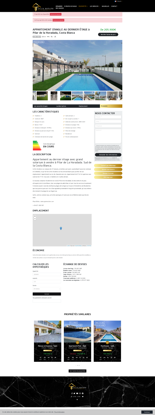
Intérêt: (35, 278)
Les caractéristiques (40, 106)
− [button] (34, 219)
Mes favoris (60, 8)
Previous (35, 65)
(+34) (74, 396)
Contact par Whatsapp (108, 165)
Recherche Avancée (56, 14)
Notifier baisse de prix (108, 34)
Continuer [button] (147, 412)
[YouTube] (77, 393)
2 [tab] (77, 365)
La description (61, 106)
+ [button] (34, 216)
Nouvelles (105, 6)
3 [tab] (79, 365)
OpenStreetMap (78, 245)
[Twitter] (74, 393)
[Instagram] (80, 393)
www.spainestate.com (47, 201)
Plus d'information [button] (59, 412)
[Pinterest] (82, 393)
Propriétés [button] (83, 6)
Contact (114, 6)
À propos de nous (70, 6)
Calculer (46, 294)
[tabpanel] (47, 342)
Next (120, 65)
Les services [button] (94, 6)
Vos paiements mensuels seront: (42, 298)
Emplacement (83, 106)
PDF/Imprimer (108, 177)
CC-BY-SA (89, 245)
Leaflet (68, 245)
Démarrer (59, 6)
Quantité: (35, 271)
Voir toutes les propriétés (77, 371)
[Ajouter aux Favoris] (47, 342)
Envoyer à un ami (108, 173)
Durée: (35, 285)
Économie (104, 106)
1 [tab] (75, 365)
